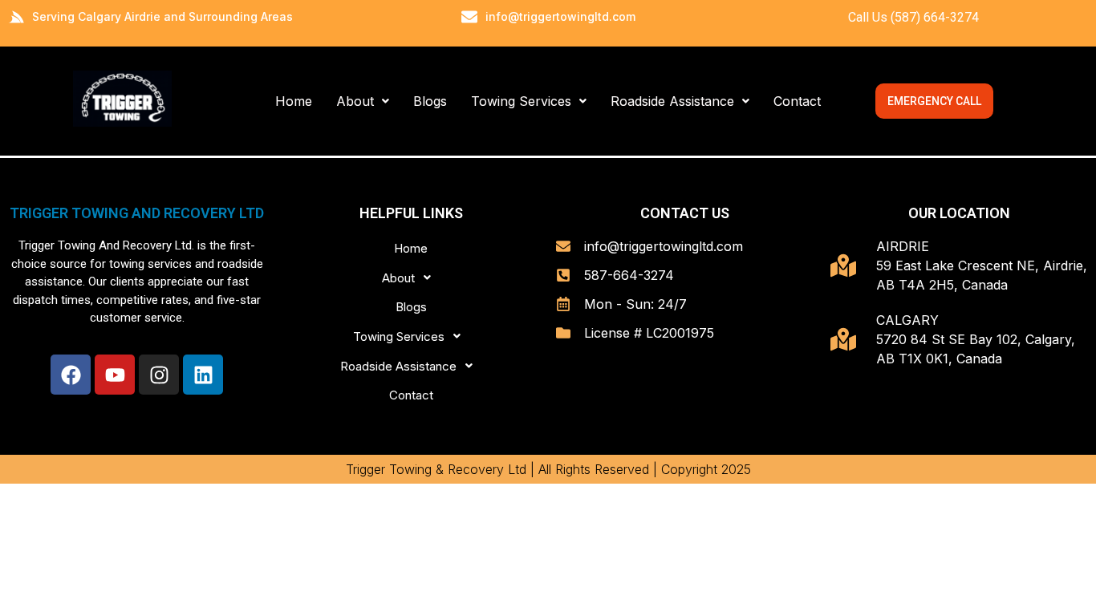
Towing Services (521, 101)
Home (293, 101)
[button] (362, 101)
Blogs (430, 101)
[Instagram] (159, 375)
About (355, 101)
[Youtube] (115, 375)
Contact (797, 101)
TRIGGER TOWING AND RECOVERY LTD (137, 213)
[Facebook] (71, 375)
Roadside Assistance (672, 101)
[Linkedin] (203, 375)
